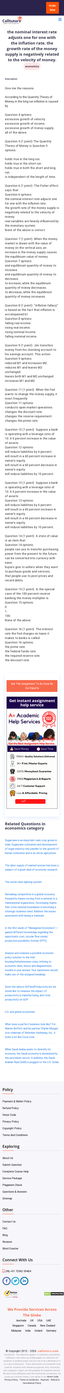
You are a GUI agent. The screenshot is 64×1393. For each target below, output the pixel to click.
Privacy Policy (10, 1121)
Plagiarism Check (12, 1185)
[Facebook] (6, 1281)
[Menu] (60, 20)
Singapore (18, 1325)
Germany (51, 1330)
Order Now (52, 7)
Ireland (38, 1330)
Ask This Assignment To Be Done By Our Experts (32, 686)
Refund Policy (10, 1108)
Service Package (12, 1178)
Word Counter (10, 1248)
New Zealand (47, 1325)
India (28, 1330)
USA (39, 1320)
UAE (48, 1320)
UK (31, 1320)
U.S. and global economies (20, 1011)
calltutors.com (48, 1351)
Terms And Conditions (15, 1135)
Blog (5, 1235)
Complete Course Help (15, 1171)
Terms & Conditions (30, 1380)
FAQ (4, 1228)
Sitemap (7, 1198)
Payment (45, 1380)
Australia (21, 1320)
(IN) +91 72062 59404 (18, 1271)
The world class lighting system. (23, 882)
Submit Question (12, 1164)
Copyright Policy (11, 1128)
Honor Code (9, 1114)
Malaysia (16, 1330)
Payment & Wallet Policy (16, 1101)
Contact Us (9, 1221)
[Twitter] (15, 1281)
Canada (32, 1325)
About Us (7, 1158)
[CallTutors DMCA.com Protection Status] (54, 1294)
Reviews (7, 1241)
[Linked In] (24, 1281)
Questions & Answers (14, 1191)
